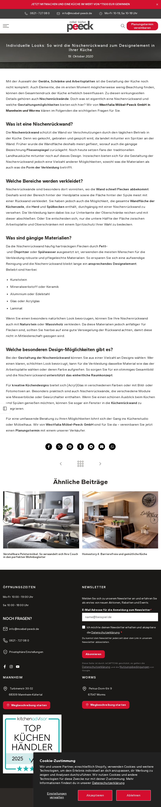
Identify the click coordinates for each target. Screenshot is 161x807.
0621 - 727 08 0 (40, 13)
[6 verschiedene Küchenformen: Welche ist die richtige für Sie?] (61, 464)
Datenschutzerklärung (108, 783)
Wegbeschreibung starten (29, 705)
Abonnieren (93, 654)
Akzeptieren (95, 795)
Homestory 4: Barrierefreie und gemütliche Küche (114, 554)
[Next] (154, 520)
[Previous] (7, 520)
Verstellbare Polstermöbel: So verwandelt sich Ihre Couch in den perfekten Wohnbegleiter (40, 555)
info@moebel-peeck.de (77, 13)
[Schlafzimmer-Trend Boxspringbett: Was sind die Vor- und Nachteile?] (100, 464)
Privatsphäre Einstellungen (26, 652)
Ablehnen (133, 795)
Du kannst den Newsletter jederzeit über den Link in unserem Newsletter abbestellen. (117, 640)
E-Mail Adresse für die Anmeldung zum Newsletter (116, 610)
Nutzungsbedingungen (134, 667)
